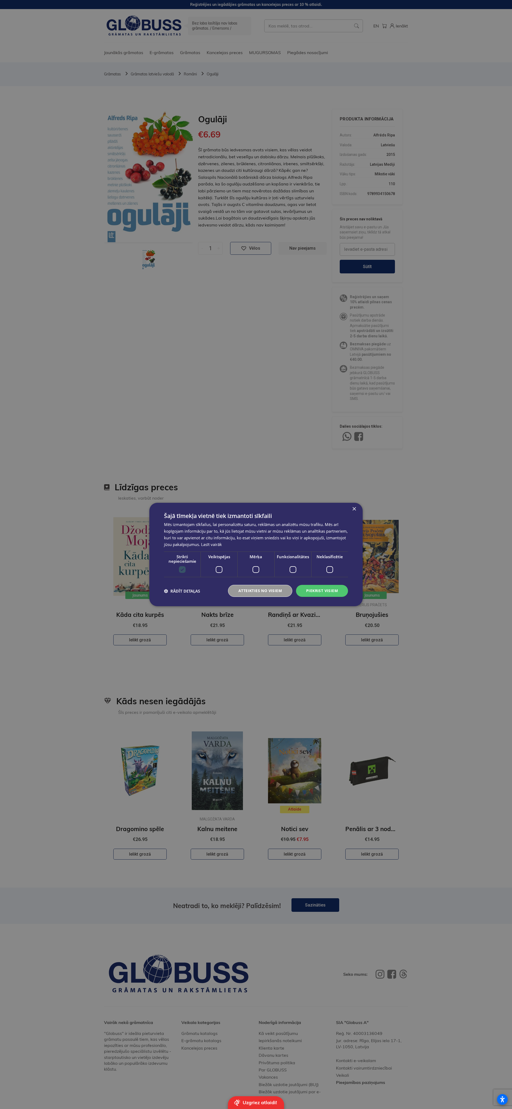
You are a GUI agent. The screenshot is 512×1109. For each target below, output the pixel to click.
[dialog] (256, 554)
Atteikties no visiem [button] (260, 590)
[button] (182, 591)
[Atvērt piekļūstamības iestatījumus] (502, 1099)
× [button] (354, 509)
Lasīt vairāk (211, 544)
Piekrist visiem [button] (322, 590)
